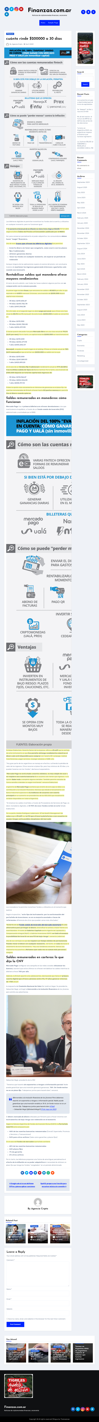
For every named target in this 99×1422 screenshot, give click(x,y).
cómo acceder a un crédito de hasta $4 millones (37, 1232)
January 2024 (82, 284)
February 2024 (82, 279)
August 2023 (82, 310)
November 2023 (83, 294)
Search (80, 72)
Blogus (55, 1419)
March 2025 (81, 213)
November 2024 (83, 233)
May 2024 (81, 264)
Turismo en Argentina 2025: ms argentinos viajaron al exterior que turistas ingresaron (84, 132)
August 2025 (82, 187)
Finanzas (10, 34)
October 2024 (82, 238)
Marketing (81, 356)
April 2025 (81, 208)
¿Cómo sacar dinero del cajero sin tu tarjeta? (60, 1232)
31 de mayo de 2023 (48, 1109)
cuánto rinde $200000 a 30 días (34, 39)
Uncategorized (82, 361)
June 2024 (81, 259)
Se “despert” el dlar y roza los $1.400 (37, 1357)
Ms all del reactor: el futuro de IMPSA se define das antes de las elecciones (60, 1355)
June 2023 (81, 320)
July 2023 (81, 315)
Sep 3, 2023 (14, 1239)
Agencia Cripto (17, 44)
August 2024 (82, 248)
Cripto (79, 340)
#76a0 (52, 1106)
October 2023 (82, 299)
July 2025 (81, 192)
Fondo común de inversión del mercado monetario (40, 925)
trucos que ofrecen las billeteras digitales (34, 243)
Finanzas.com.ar (49, 10)
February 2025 (82, 218)
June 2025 (81, 197)
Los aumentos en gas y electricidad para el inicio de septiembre (85, 102)
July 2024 (81, 254)
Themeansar (65, 1419)
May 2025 (80, 203)
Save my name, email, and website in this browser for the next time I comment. (37, 1319)
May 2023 (80, 325)
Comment (11, 1260)
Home (43, 23)
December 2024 (83, 228)
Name (9, 1289)
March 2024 (81, 274)
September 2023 (83, 305)
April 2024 (81, 269)
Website (9, 1309)
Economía (80, 346)
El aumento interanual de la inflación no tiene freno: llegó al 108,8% (33, 229)
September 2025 (83, 182)
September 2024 (83, 243)
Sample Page (53, 23)
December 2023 (83, 289)
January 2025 (82, 223)
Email (9, 1299)
